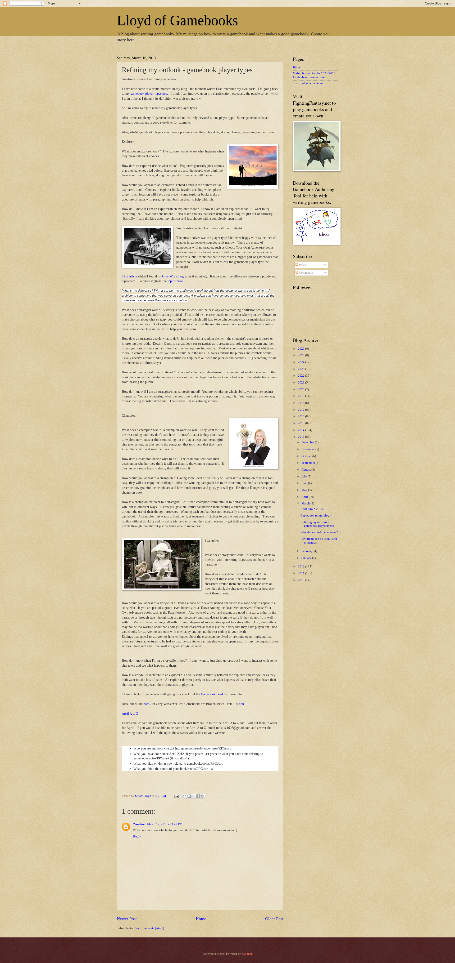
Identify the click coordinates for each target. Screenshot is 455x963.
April (305, 497)
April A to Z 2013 (311, 509)
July (304, 476)
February (307, 551)
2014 (301, 430)
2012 (301, 566)
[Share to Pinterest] (202, 796)
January (306, 558)
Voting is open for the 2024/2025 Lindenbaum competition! (314, 75)
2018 (301, 403)
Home (201, 918)
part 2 (147, 704)
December (308, 442)
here (242, 704)
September (308, 462)
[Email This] (184, 796)
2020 (301, 389)
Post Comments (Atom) (149, 928)
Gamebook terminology (315, 515)
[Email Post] (176, 796)
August (306, 469)
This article (129, 276)
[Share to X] (193, 796)
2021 (301, 382)
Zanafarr (139, 824)
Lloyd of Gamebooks (177, 20)
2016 (301, 416)
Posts (302, 265)
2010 (301, 580)
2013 (301, 436)
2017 (301, 409)
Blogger (247, 953)
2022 (301, 375)
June (304, 483)
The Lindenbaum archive (309, 83)
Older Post (274, 918)
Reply (137, 836)
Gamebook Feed (212, 694)
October (306, 456)
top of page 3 (176, 281)
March (305, 503)
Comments (305, 272)
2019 (301, 396)
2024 (301, 362)
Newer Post (127, 918)
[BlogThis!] (189, 796)
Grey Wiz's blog (173, 276)
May (304, 490)
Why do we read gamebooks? (319, 532)
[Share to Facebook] (198, 796)
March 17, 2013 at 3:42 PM (164, 824)
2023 (301, 369)
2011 (301, 573)
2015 (301, 423)
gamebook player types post (149, 93)
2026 (301, 348)
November (308, 449)
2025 (301, 355)
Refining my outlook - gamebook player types (317, 524)
